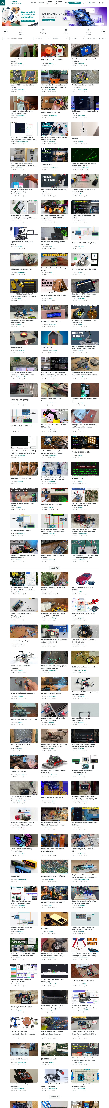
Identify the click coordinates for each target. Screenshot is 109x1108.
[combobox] (43, 38)
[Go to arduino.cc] (2, 2)
